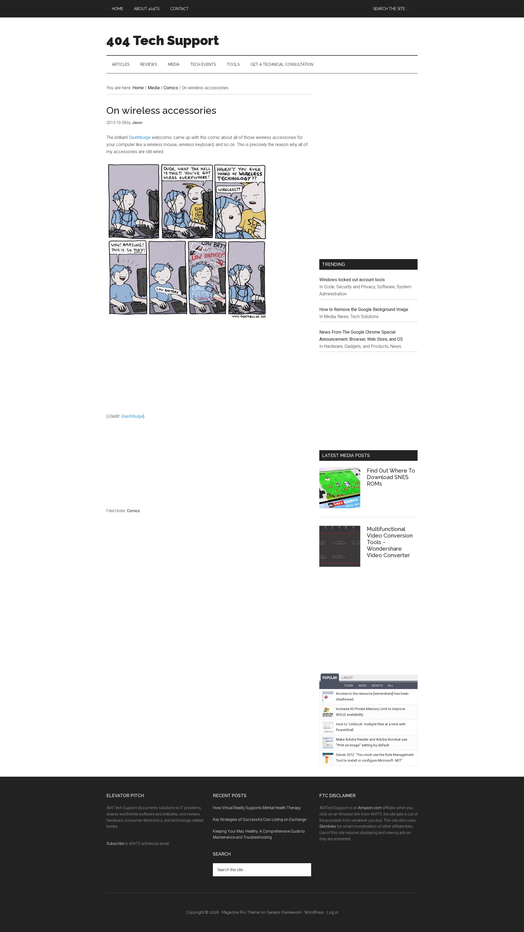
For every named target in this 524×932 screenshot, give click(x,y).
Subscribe (115, 843)
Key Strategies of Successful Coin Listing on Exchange (259, 819)
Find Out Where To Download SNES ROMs (391, 477)
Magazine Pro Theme (241, 912)
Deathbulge (140, 137)
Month (377, 685)
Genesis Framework (283, 912)
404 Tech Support (162, 40)
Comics (133, 511)
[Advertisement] (209, 370)
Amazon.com (370, 808)
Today (348, 685)
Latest (347, 678)
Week (363, 685)
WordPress (314, 912)
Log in (332, 912)
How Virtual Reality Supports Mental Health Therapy (257, 808)
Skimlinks (327, 826)
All (390, 685)
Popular (330, 678)
